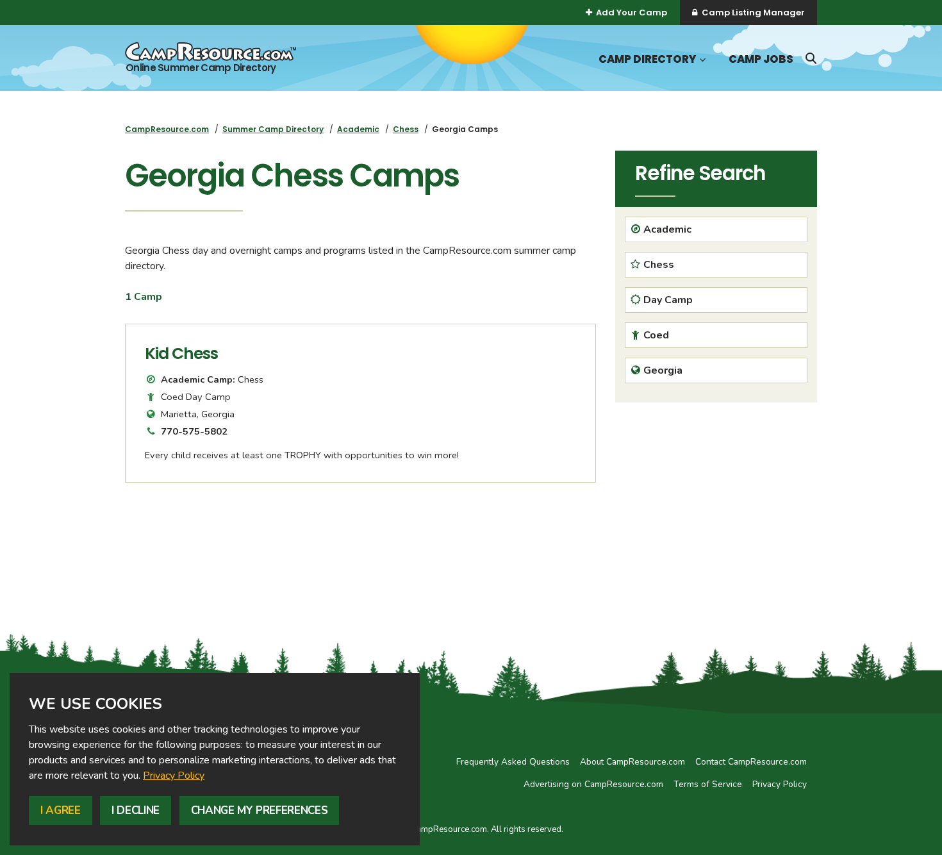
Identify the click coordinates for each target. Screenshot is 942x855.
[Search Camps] (810, 58)
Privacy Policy (173, 775)
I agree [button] (60, 810)
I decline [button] (136, 810)
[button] (701, 59)
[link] (173, 775)
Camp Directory (647, 59)
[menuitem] (167, 129)
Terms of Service (707, 784)
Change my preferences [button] (259, 810)
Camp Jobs (761, 59)
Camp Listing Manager (753, 12)
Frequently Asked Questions (513, 762)
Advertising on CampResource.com (593, 784)
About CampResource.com (632, 762)
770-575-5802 (194, 431)
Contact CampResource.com (751, 762)
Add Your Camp (631, 12)
